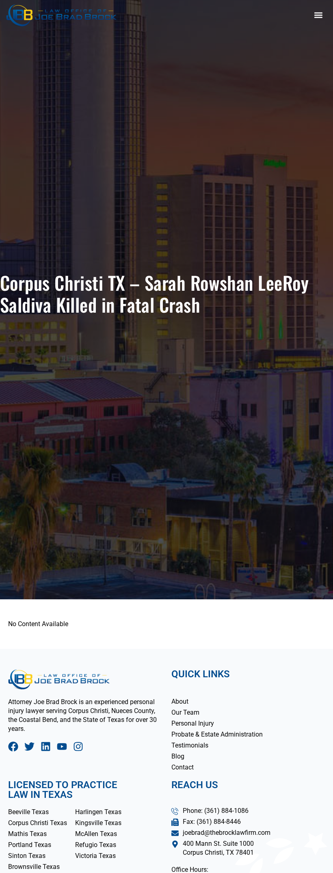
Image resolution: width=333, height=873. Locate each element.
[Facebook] (13, 746)
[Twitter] (29, 746)
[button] (318, 15)
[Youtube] (62, 746)
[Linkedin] (46, 746)
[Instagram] (78, 746)
